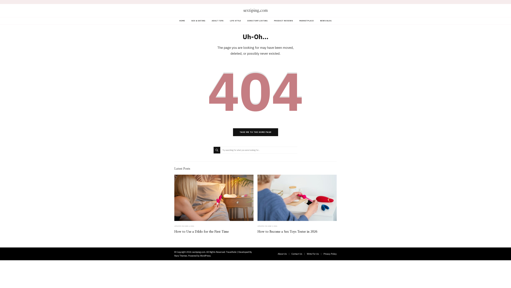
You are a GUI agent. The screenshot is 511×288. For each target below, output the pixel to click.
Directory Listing (257, 21)
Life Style (235, 21)
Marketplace (306, 21)
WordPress (205, 255)
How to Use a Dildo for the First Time (201, 231)
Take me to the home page (255, 132)
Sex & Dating (198, 21)
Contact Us (296, 254)
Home (182, 21)
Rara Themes (180, 255)
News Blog (326, 21)
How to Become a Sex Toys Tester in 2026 (287, 231)
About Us (282, 254)
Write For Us (313, 254)
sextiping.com (255, 11)
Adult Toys (218, 21)
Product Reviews (283, 21)
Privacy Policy (330, 254)
